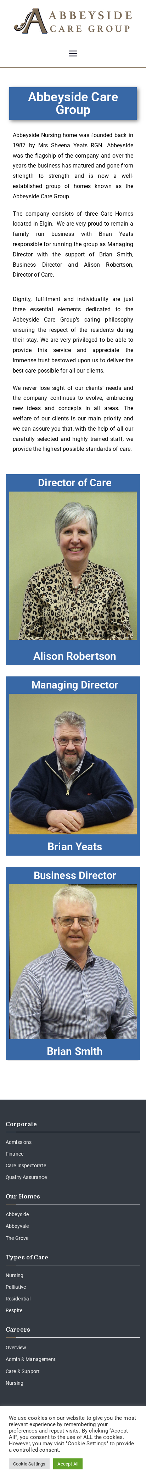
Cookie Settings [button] (29, 1464)
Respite (14, 1310)
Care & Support (23, 1371)
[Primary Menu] (73, 54)
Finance (14, 1154)
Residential (18, 1299)
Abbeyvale (17, 1226)
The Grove (17, 1238)
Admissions (19, 1142)
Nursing (14, 1275)
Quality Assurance (26, 1177)
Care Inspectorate (26, 1165)
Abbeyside (17, 1214)
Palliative (16, 1287)
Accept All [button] (67, 1464)
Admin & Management (31, 1359)
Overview (16, 1347)
